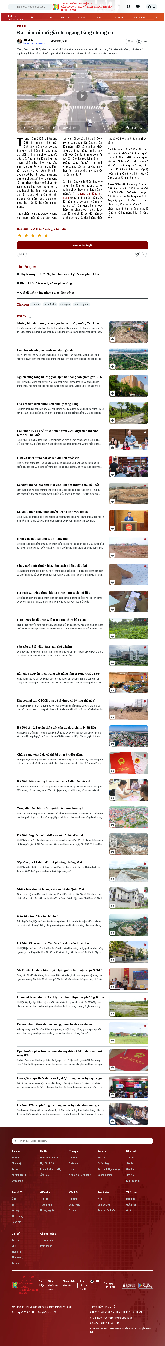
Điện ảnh (16, 1251)
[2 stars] (26, 236)
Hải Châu (28, 39)
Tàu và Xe (17, 1192)
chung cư (65, 304)
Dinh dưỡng (104, 1204)
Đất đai (21, 25)
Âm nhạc (16, 1263)
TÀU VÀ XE (140, 17)
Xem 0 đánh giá (82, 245)
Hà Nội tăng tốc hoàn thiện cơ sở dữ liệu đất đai (50, 835)
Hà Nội (15, 1157)
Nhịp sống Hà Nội (49, 1157)
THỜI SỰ (47, 17)
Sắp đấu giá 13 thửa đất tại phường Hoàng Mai (49, 862)
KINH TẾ (101, 17)
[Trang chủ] (31, 17)
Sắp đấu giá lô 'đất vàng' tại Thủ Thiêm (44, 646)
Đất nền (35, 304)
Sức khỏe (103, 1192)
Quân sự (73, 1163)
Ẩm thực (44, 1174)
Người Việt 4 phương (80, 1174)
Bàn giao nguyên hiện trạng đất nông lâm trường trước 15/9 (58, 673)
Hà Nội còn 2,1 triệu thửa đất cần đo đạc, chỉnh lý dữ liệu (56, 727)
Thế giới (73, 1151)
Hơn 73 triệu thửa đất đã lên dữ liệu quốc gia (48, 457)
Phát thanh (46, 1245)
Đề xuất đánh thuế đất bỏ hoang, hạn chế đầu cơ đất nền (55, 1024)
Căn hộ (130, 1169)
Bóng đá (131, 1198)
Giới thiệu (41, 1283)
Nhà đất (131, 1151)
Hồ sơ (72, 1169)
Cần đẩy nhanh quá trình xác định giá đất (46, 350)
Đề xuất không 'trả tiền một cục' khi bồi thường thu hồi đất (58, 484)
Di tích (72, 1210)
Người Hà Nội (47, 1163)
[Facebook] (128, 6)
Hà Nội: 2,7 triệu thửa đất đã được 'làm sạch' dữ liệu (53, 592)
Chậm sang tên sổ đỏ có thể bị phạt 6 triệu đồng (50, 754)
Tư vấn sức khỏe (107, 1210)
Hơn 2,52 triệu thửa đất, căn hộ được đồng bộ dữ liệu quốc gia (60, 1078)
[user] (151, 7)
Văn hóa (73, 1192)
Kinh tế (102, 1151)
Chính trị (16, 1163)
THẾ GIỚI (83, 17)
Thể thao (131, 1192)
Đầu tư (130, 1163)
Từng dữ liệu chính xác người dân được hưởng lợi (51, 808)
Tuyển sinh (46, 1204)
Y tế (100, 1198)
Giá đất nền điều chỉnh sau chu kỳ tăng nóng (47, 404)
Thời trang (17, 1257)
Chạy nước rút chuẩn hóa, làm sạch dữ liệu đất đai (52, 565)
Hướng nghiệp (47, 1210)
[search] (11, 6)
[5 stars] (46, 236)
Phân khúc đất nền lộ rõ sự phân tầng (46, 283)
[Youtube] (138, 6)
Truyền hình (46, 1240)
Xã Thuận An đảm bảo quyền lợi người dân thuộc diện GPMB (59, 970)
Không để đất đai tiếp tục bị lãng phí (42, 538)
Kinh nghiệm (133, 1180)
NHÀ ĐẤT (120, 17)
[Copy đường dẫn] (145, 41)
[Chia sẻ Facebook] (139, 41)
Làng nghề (74, 1204)
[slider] (82, 121)
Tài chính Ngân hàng (109, 1169)
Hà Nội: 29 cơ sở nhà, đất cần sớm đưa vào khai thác (53, 943)
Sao (14, 1245)
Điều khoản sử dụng (53, 1285)
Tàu (14, 1204)
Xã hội (15, 1169)
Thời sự (16, 1151)
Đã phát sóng (48, 1233)
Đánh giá (16, 1222)
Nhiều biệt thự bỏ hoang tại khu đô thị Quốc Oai (50, 889)
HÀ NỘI (65, 17)
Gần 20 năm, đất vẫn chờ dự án (38, 916)
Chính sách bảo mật (69, 1283)
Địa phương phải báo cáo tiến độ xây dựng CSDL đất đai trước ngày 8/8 (60, 1053)
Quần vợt (131, 1204)
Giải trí (16, 1233)
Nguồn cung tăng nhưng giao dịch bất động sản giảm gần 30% (59, 377)
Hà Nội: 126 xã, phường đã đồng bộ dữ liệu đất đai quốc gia (58, 1105)
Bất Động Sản (81, 304)
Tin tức (73, 1157)
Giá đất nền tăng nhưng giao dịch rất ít (47, 292)
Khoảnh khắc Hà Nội (51, 1169)
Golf (128, 1210)
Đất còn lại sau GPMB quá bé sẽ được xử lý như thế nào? (56, 700)
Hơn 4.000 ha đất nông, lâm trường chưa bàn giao (51, 619)
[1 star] (19, 236)
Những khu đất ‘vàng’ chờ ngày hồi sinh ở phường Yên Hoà (58, 323)
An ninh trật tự (19, 1174)
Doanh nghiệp (105, 1174)
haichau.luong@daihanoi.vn (34, 43)
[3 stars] (32, 236)
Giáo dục (45, 1192)
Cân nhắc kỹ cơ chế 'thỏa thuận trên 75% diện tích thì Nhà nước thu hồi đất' (57, 433)
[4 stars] (39, 236)
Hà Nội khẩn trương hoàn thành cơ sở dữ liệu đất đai (53, 781)
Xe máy (15, 1210)
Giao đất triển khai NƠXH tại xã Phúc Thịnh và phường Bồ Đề (60, 997)
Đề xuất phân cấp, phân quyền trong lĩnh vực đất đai (53, 511)
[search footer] (15, 1140)
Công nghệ (17, 1180)
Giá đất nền (50, 304)
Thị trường (17, 1216)
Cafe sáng (103, 1163)
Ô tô (14, 1198)
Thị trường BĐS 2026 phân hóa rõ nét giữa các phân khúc (60, 274)
